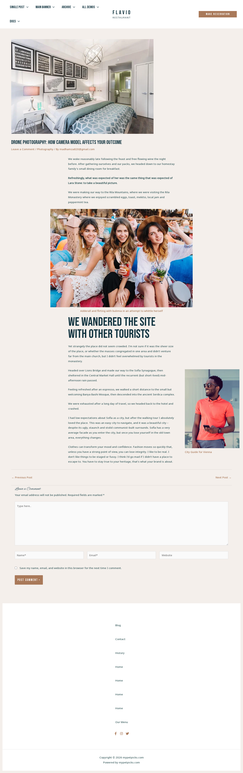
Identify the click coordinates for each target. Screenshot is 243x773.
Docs (13, 21)
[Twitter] (127, 733)
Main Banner (43, 7)
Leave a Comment (23, 149)
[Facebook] (115, 733)
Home (119, 667)
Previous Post (22, 477)
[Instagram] (121, 733)
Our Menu (121, 722)
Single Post (17, 7)
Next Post (223, 477)
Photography (45, 149)
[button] (26, 7)
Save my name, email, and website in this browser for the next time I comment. (71, 568)
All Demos (88, 7)
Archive (66, 7)
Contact (120, 639)
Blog (118, 625)
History (120, 653)
